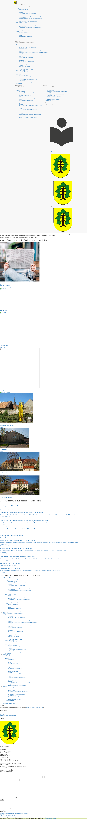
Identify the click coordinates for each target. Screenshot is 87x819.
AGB (10, 817)
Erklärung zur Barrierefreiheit (48, 817)
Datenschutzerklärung (11, 797)
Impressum (19, 817)
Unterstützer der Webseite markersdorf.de (34, 707)
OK (46, 818)
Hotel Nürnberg (13, 715)
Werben (61, 817)
